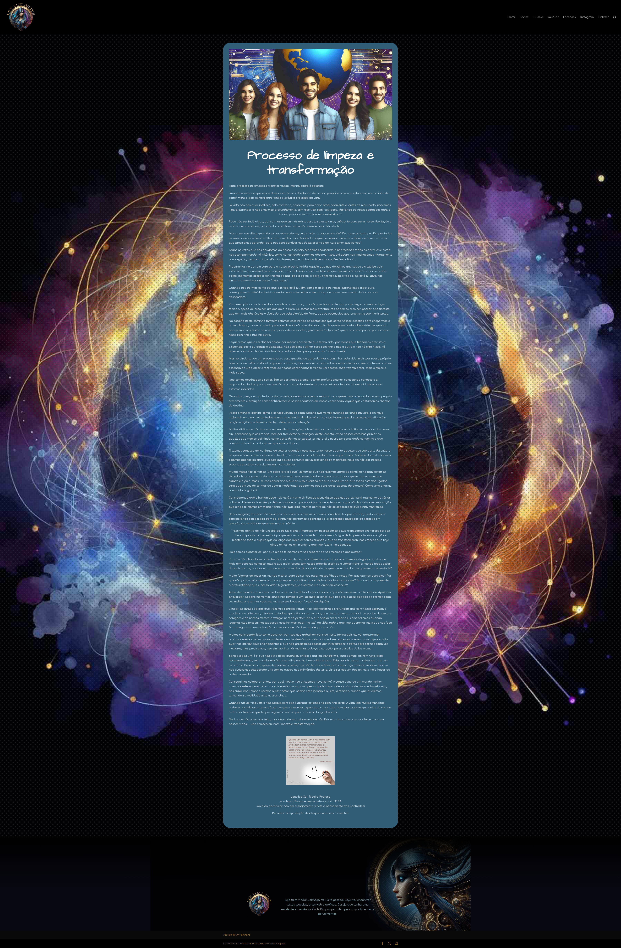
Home (512, 17)
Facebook (569, 17)
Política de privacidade (236, 935)
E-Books (538, 17)
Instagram (587, 17)
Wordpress (280, 943)
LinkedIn (603, 17)
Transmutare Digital (248, 943)
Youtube (553, 17)
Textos (524, 17)
